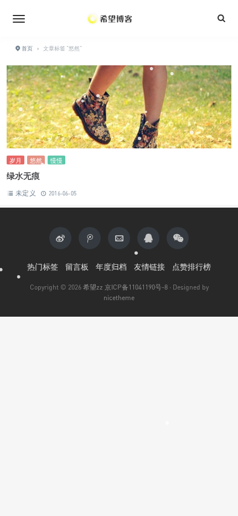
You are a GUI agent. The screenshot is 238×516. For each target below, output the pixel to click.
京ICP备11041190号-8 (136, 287)
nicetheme (119, 297)
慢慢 (56, 160)
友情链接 (149, 266)
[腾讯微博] (90, 238)
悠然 (36, 160)
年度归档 (111, 266)
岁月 (15, 160)
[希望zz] (119, 18)
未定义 (25, 193)
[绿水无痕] (119, 110)
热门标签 (42, 266)
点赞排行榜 (191, 266)
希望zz (93, 287)
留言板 (77, 266)
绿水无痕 (23, 175)
